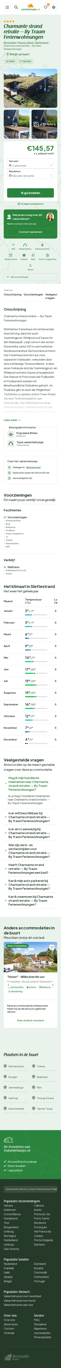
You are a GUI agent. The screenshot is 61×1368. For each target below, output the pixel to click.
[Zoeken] (16, 7)
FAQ (36, 1320)
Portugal (39, 1281)
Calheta (39, 1205)
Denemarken (10, 42)
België (8, 1281)
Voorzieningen (33, 294)
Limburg (9, 1231)
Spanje (8, 1277)
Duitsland (40, 1263)
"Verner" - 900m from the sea (25, 977)
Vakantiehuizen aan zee (18, 1304)
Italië (7, 1272)
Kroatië (38, 1268)
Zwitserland (41, 1277)
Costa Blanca (12, 1214)
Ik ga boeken (30, 193)
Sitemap (9, 1333)
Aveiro (38, 1209)
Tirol (6, 1222)
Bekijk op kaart (19, 54)
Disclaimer (40, 1324)
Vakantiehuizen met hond (19, 1300)
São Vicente (11, 1249)
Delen (12, 61)
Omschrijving (13, 294)
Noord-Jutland (25, 42)
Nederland (10, 1263)
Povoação (40, 1227)
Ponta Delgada (43, 1240)
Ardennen (10, 1209)
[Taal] (53, 7)
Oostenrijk (40, 1272)
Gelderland (11, 1240)
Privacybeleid (42, 1337)
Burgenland (11, 1227)
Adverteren (11, 1324)
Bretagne (10, 1236)
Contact (9, 1328)
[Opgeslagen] (45, 7)
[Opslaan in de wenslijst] (52, 947)
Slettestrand (41, 42)
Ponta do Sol (42, 1214)
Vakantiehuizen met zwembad (22, 1296)
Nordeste (40, 1222)
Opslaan (27, 61)
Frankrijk (9, 1268)
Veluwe (8, 1205)
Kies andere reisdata (30, 1020)
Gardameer (11, 1218)
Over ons (9, 1320)
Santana (39, 1244)
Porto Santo (41, 1218)
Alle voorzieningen (19, 277)
